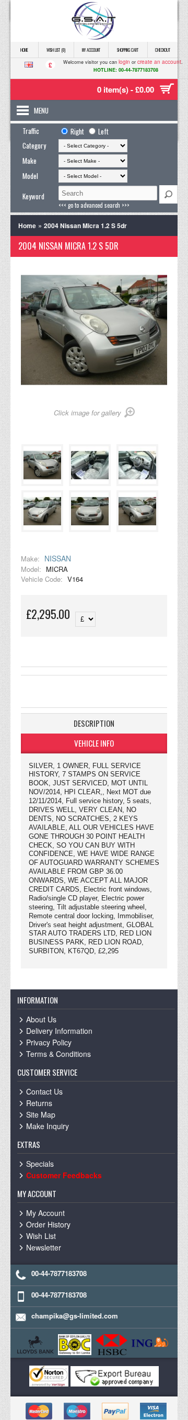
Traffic (30, 131)
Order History (48, 1224)
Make (29, 160)
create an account (159, 61)
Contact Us (44, 1091)
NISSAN (57, 558)
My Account (91, 50)
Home (24, 50)
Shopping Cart (127, 50)
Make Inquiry (47, 1126)
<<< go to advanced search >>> (94, 205)
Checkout (162, 50)
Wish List (41, 1236)
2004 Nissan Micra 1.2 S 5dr (85, 225)
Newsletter (43, 1247)
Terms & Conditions (58, 1054)
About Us (41, 1019)
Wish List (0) (55, 50)
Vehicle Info (94, 743)
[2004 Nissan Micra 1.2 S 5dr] (44, 483)
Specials (40, 1163)
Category (34, 145)
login (124, 61)
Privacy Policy (49, 1042)
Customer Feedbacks (64, 1175)
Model (30, 176)
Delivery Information (59, 1030)
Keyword (33, 196)
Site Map (40, 1114)
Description (94, 723)
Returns (39, 1103)
